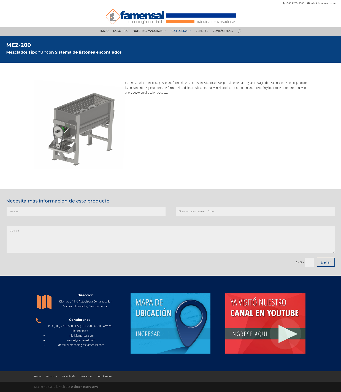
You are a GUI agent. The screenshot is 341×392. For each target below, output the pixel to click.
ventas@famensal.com (81, 340)
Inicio (104, 31)
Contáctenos (223, 31)
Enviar (326, 262)
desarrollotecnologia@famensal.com (81, 345)
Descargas (86, 376)
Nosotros (120, 31)
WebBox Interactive (84, 387)
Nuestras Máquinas (148, 31)
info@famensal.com (81, 336)
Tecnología (68, 376)
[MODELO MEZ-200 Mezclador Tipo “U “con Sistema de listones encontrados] (79, 126)
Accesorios (179, 31)
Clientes (202, 31)
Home (37, 376)
